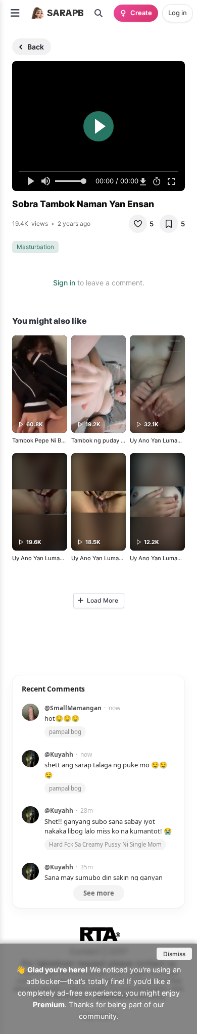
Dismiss (174, 954)
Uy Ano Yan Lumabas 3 (161, 558)
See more (98, 893)
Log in (177, 13)
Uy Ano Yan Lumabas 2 (102, 558)
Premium (49, 1004)
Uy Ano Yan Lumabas (40, 558)
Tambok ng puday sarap (103, 440)
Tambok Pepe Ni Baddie (44, 440)
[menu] (15, 13)
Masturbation (35, 247)
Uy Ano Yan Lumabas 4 (161, 440)
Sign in (64, 282)
